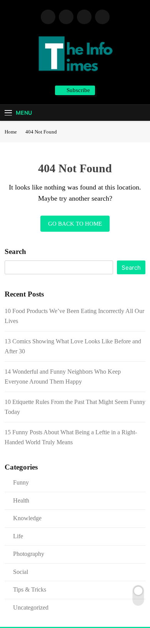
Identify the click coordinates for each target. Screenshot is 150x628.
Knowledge (27, 518)
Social (20, 572)
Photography (28, 554)
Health (21, 500)
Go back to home (75, 224)
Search (15, 251)
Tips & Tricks (29, 589)
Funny (21, 482)
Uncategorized (30, 607)
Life (18, 536)
